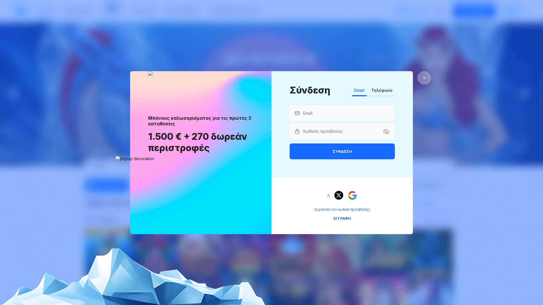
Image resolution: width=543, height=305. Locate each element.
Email (359, 90)
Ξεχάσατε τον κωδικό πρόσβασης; (342, 210)
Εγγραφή (342, 218)
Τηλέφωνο (382, 90)
